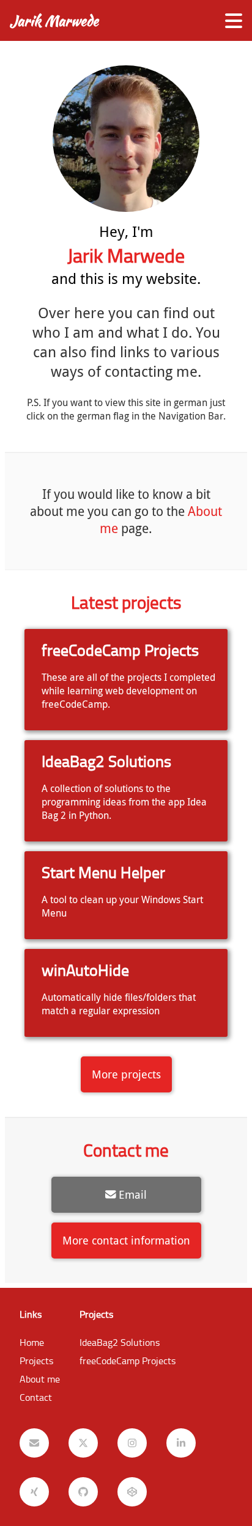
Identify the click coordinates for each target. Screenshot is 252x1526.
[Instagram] (132, 1443)
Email (133, 1195)
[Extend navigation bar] (233, 21)
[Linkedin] (181, 1443)
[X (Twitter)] (83, 1443)
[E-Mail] (34, 1443)
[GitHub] (83, 1491)
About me (40, 1379)
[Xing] (34, 1491)
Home (32, 1342)
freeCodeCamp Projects (128, 1360)
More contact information (126, 1241)
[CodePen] (132, 1491)
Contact (36, 1397)
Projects (36, 1360)
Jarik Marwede (54, 20)
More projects (126, 1074)
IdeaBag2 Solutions (120, 1342)
